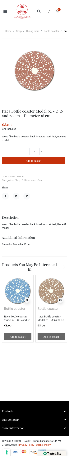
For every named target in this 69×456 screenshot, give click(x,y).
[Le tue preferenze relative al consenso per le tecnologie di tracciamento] (6, 452)
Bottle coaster (51, 31)
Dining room (32, 31)
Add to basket (33, 160)
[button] (39, 11)
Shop (19, 31)
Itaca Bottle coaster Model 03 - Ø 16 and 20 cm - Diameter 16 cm (51, 320)
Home (8, 31)
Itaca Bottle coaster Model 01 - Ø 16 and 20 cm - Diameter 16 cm (17, 320)
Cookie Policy (43, 444)
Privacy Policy (26, 444)
